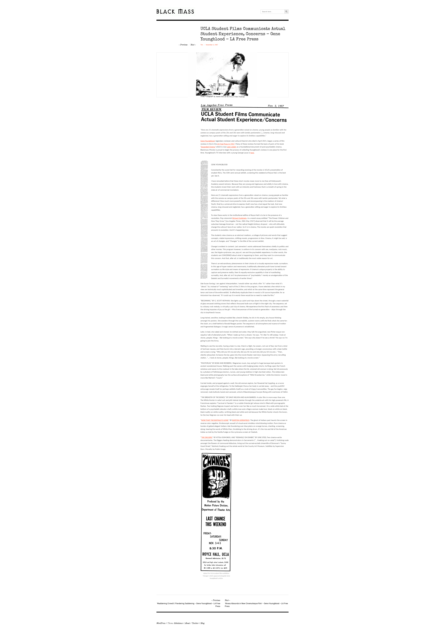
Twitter (195, 623)
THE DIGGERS (206, 437)
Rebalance (178, 623)
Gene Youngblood (207, 141)
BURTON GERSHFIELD (240, 420)
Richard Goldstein (239, 218)
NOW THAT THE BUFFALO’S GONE (214, 420)
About (187, 623)
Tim (201, 45)
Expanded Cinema (208, 147)
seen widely (231, 147)
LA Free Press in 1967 (226, 144)
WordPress (160, 623)
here (252, 153)
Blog (203, 623)
